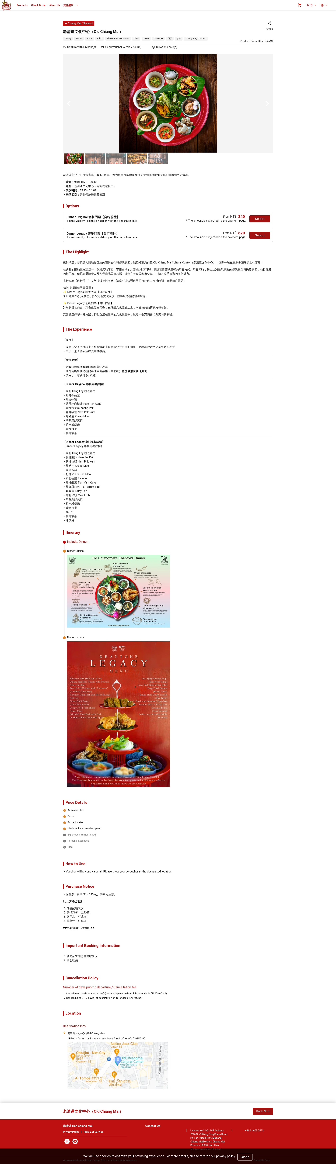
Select (260, 219)
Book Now (263, 1111)
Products (22, 5)
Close (245, 1157)
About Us (54, 5)
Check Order (38, 5)
